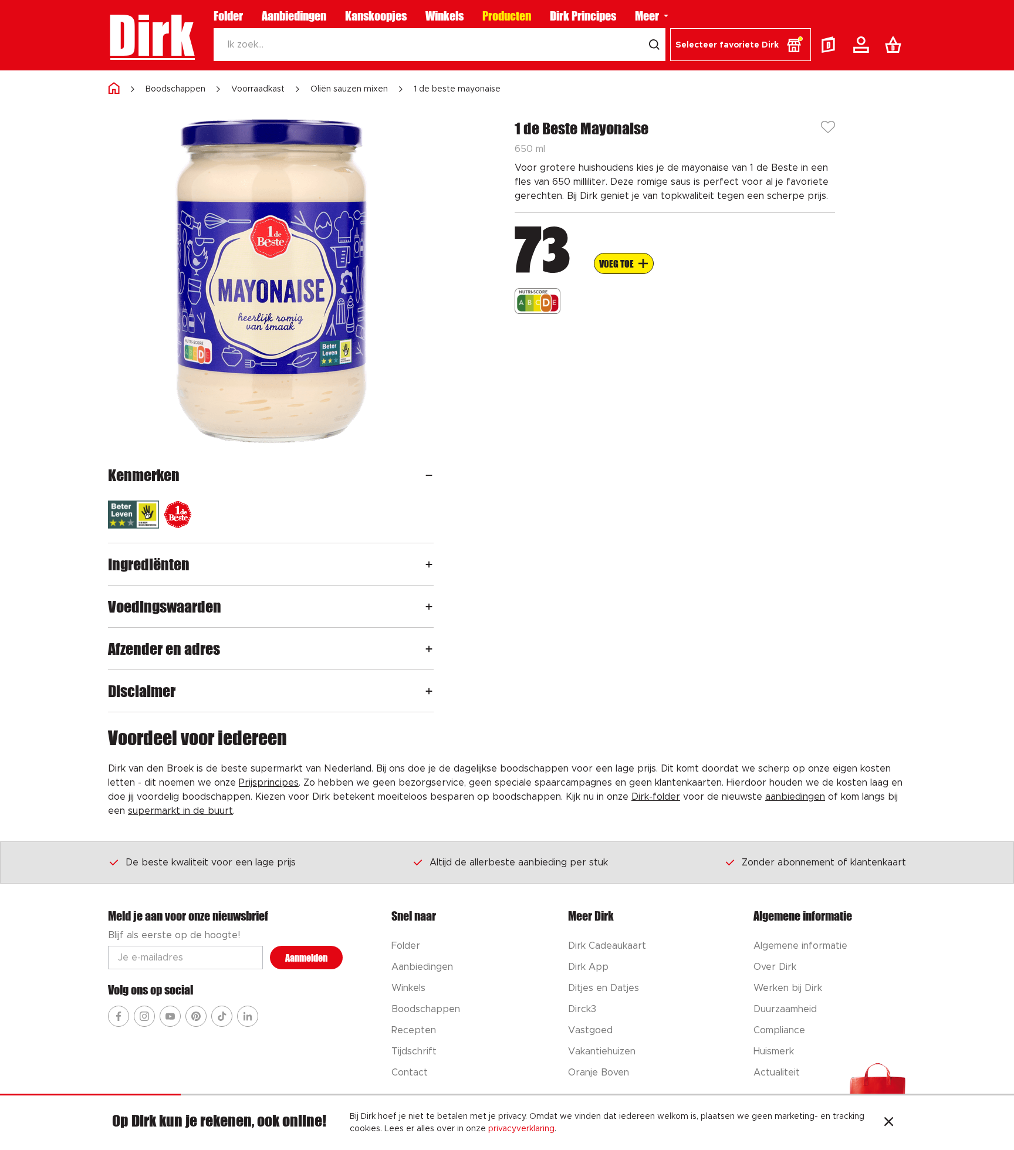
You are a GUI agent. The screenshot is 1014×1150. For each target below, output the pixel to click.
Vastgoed (590, 1030)
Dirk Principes (583, 16)
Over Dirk (774, 967)
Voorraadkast (258, 89)
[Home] (114, 89)
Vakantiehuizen (602, 1051)
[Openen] (429, 475)
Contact (409, 1072)
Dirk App (588, 967)
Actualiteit (776, 1072)
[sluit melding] (889, 1123)
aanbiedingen (795, 796)
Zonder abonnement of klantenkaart (824, 862)
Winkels (444, 16)
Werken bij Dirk (787, 988)
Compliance (779, 1030)
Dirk (151, 35)
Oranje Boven (598, 1072)
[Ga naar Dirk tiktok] (221, 1016)
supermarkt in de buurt (180, 811)
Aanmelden (306, 957)
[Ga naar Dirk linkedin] (247, 1016)
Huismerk (773, 1051)
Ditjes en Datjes (603, 988)
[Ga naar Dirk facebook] (118, 1016)
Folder (228, 16)
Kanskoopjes (376, 16)
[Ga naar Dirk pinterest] (196, 1016)
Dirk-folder (655, 796)
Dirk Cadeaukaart (607, 946)
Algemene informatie (800, 946)
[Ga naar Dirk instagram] (144, 1016)
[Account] (863, 44)
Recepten (413, 1030)
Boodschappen (175, 89)
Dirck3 (582, 1009)
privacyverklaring (521, 1129)
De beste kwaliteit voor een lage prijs (211, 862)
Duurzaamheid (785, 1009)
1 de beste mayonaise (457, 89)
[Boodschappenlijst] (895, 44)
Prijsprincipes (269, 782)
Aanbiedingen (294, 16)
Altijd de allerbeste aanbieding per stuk (519, 862)
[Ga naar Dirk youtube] (170, 1016)
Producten (506, 16)
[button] (740, 44)
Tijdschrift (414, 1051)
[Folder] (830, 44)
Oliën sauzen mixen (349, 89)
